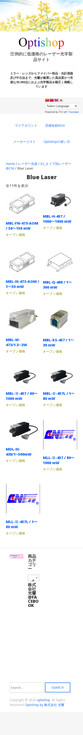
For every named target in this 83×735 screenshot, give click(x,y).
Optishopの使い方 (57, 141)
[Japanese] (61, 100)
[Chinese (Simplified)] (47, 100)
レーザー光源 (27, 163)
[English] (56, 100)
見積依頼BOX (55, 125)
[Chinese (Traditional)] (52, 100)
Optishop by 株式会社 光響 (44, 705)
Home (10, 163)
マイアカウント (26, 125)
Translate (73, 112)
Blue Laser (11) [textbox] (34, 580)
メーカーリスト (24, 141)
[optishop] (41, 47)
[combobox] (33, 578)
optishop (43, 700)
